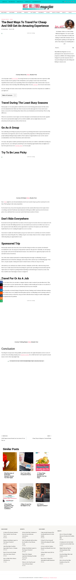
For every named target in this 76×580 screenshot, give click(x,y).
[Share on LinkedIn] (1, 290)
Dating (48, 12)
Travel (70, 12)
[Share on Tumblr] (1, 295)
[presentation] (10, 461)
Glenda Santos (5, 29)
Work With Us (20, 1)
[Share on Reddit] (1, 293)
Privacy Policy (53, 577)
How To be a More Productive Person (26, 473)
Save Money (12, 12)
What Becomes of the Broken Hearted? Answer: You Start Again (9, 475)
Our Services (12, 1)
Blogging (19, 12)
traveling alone (19, 145)
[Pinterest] (71, 2)
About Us (4, 1)
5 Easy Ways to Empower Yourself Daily (41, 437)
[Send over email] (1, 301)
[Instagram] (69, 2)
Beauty (64, 12)
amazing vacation (25, 354)
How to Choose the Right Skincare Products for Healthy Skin (67, 536)
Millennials (41, 12)
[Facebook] (65, 2)
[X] (67, 2)
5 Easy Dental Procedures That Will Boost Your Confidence (8, 506)
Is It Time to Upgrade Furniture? (42, 504)
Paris (5, 202)
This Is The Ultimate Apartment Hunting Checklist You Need (29, 556)
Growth (26, 12)
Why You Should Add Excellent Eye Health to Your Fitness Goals (29, 542)
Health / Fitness (56, 12)
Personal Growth (5, 19)
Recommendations (37, 1)
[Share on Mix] (1, 298)
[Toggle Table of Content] (14, 95)
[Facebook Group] (74, 2)
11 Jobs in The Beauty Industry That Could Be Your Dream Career (10, 534)
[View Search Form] (63, 1)
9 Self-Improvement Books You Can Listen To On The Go (13, 438)
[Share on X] (1, 285)
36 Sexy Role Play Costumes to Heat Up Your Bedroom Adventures (29, 534)
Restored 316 (46, 577)
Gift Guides (33, 12)
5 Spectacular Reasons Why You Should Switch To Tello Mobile (47, 534)
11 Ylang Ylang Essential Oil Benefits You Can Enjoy (41, 475)
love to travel (15, 78)
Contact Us (27, 1)
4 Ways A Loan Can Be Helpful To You (26, 504)
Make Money (4, 12)
